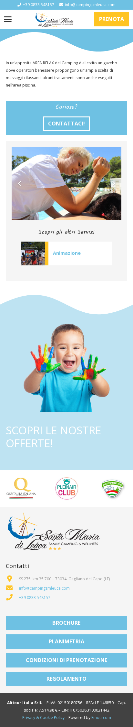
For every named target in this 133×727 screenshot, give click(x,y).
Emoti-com (101, 717)
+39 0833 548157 (34, 597)
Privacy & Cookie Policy (43, 717)
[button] (8, 19)
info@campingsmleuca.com (44, 588)
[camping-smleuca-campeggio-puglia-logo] (54, 19)
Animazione (67, 253)
